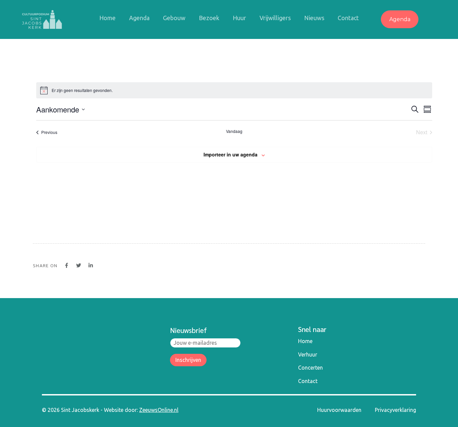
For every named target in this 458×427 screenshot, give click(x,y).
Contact (348, 17)
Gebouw (174, 17)
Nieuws (314, 17)
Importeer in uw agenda (230, 154)
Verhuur (307, 354)
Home (107, 17)
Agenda (139, 17)
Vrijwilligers (275, 17)
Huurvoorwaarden (339, 410)
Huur (239, 17)
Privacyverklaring (395, 410)
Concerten (310, 368)
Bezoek (209, 17)
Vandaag (234, 131)
